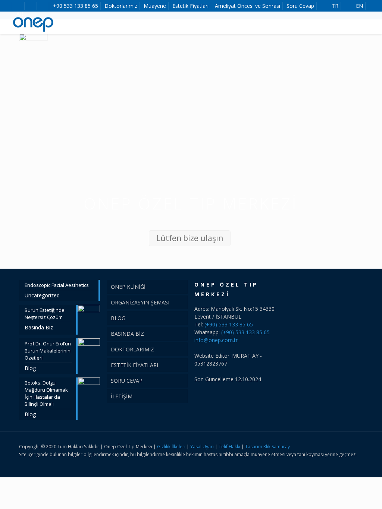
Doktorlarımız (120, 5)
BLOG (118, 318)
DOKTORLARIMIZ (132, 349)
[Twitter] (341, 462)
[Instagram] (352, 462)
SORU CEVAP (127, 380)
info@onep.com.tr (216, 340)
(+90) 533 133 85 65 (228, 324)
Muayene (155, 5)
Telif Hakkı (229, 446)
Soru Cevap (300, 5)
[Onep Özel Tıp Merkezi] (33, 23)
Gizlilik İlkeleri (172, 446)
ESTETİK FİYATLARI (134, 365)
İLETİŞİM (121, 396)
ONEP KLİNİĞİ (128, 286)
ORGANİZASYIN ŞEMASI (140, 302)
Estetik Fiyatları (190, 5)
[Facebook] (331, 462)
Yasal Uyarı (202, 446)
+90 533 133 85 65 (75, 5)
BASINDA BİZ (127, 333)
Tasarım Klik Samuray (267, 446)
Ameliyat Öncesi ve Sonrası (247, 5)
